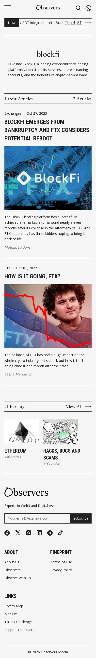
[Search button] (78, 8)
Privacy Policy (61, 570)
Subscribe (81, 518)
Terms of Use (61, 562)
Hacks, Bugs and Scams (61, 454)
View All (74, 406)
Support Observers (19, 630)
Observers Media (54, 652)
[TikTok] (60, 532)
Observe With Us (17, 578)
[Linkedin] (39, 532)
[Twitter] (18, 532)
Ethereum (15, 451)
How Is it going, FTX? (32, 276)
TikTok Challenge (18, 622)
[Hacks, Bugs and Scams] (60, 431)
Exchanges (12, 113)
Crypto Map (13, 606)
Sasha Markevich (18, 374)
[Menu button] (7, 7)
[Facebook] (7, 533)
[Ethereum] (21, 431)
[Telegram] (50, 533)
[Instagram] (28, 532)
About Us (11, 562)
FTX (7, 268)
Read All (73, 22)
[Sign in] (88, 8)
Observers (12, 570)
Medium (10, 614)
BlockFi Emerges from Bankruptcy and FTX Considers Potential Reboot (46, 130)
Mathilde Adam (17, 247)
